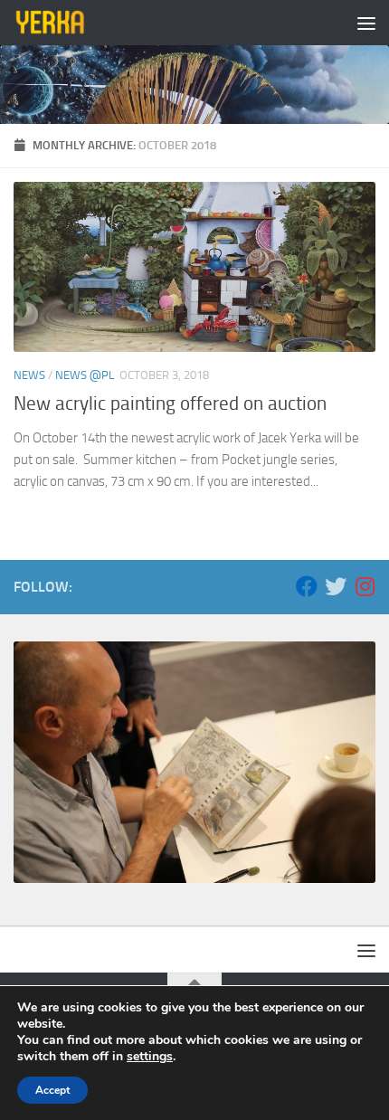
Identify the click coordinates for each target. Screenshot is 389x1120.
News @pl (84, 375)
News (29, 375)
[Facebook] (307, 586)
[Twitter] (335, 586)
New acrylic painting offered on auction (170, 403)
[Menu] (366, 22)
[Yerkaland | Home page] (63, 22)
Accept (52, 1090)
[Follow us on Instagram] (364, 586)
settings (150, 1057)
